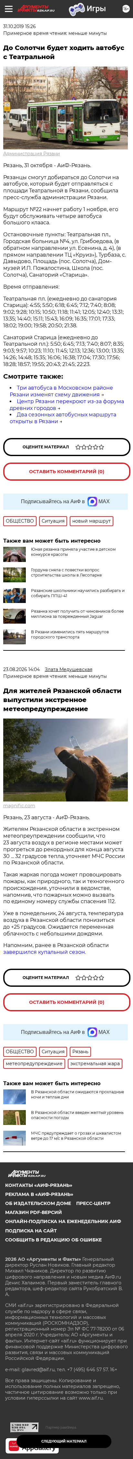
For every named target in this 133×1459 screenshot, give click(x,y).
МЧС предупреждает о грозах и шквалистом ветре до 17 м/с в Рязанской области (76, 1136)
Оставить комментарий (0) (66, 471)
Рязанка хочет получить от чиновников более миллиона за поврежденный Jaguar (77, 614)
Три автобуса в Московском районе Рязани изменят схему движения (61, 391)
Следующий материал (64, 1441)
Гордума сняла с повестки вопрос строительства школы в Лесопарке (66, 572)
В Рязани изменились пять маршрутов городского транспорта (70, 634)
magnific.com (19, 806)
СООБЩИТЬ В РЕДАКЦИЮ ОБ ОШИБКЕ (53, 1240)
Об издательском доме (38, 1203)
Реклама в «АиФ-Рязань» (39, 1194)
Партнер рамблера (61, 1427)
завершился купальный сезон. (44, 952)
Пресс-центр (93, 1203)
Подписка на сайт (31, 1231)
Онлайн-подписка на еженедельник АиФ (63, 1221)
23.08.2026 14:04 (21, 669)
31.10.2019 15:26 (19, 26)
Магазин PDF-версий (33, 1212)
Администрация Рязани (31, 154)
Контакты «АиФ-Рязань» (38, 1185)
